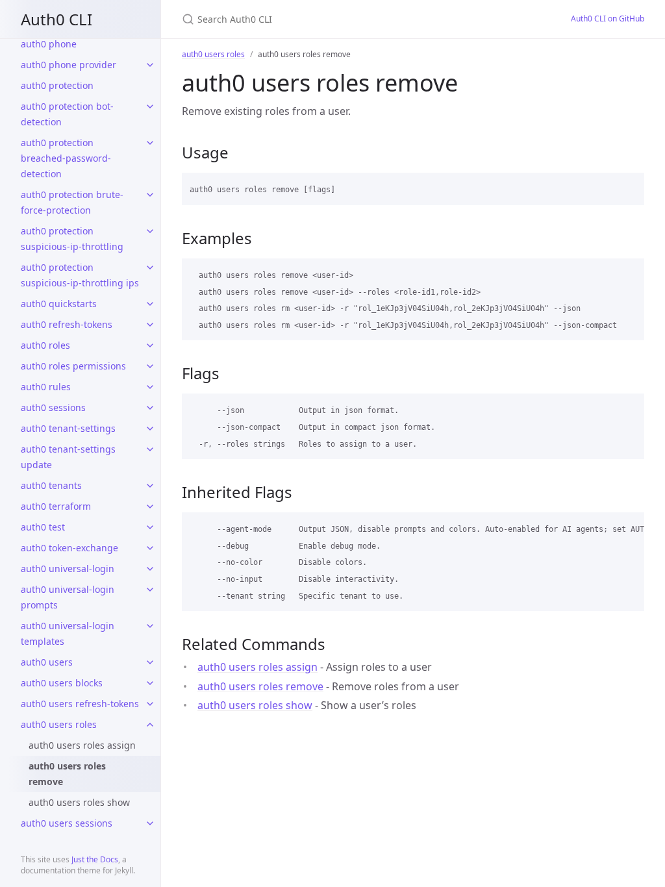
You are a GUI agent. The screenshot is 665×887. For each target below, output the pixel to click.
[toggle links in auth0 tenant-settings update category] (150, 449)
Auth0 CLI (56, 19)
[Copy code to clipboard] (628, 187)
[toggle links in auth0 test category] (150, 527)
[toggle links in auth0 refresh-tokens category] (150, 324)
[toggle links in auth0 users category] (150, 662)
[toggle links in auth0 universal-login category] (150, 568)
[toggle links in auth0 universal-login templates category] (150, 626)
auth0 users (47, 662)
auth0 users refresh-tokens (80, 703)
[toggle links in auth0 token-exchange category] (150, 548)
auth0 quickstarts (59, 303)
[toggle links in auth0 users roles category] (150, 724)
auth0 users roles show (79, 802)
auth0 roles (45, 345)
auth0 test (43, 527)
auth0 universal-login (67, 568)
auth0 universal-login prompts (67, 597)
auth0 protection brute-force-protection (72, 202)
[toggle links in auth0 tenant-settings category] (150, 428)
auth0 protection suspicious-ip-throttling (72, 239)
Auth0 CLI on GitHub (607, 18)
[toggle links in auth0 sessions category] (150, 407)
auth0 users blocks (62, 683)
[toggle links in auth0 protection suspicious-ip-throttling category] (150, 231)
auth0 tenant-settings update (68, 457)
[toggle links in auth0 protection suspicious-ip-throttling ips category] (150, 267)
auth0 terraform (56, 506)
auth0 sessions (53, 407)
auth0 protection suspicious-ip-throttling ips (80, 275)
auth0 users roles (59, 724)
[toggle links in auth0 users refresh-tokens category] (150, 703)
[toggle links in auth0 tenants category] (150, 485)
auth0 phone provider (68, 64)
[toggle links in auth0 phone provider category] (150, 65)
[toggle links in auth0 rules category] (150, 387)
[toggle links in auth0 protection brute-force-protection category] (150, 194)
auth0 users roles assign (82, 745)
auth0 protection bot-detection (67, 114)
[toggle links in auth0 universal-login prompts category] (150, 589)
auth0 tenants (51, 485)
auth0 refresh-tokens (66, 324)
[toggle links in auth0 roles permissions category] (150, 366)
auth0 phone (49, 44)
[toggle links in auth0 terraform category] (150, 506)
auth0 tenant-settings (68, 428)
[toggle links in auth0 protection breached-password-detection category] (150, 142)
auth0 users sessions (66, 823)
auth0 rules (46, 387)
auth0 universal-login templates (67, 633)
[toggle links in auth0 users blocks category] (150, 683)
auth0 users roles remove (67, 774)
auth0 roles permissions (73, 366)
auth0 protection (57, 85)
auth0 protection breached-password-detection (66, 158)
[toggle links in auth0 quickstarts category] (150, 304)
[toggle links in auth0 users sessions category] (150, 823)
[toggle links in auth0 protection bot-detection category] (150, 106)
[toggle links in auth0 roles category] (150, 345)
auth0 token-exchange (69, 548)
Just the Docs (94, 859)
